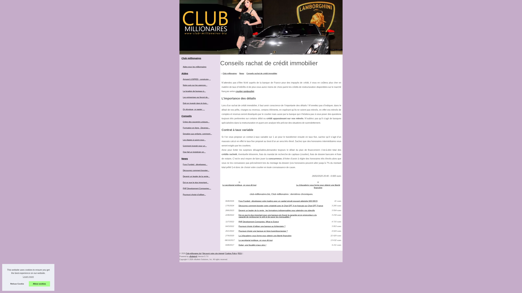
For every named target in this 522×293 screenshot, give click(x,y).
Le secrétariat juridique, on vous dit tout (239, 185)
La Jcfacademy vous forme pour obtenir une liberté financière (318, 186)
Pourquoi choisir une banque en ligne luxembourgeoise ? (263, 231)
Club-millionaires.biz (193, 253)
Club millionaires (230, 73)
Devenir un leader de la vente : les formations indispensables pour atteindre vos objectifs (277, 210)
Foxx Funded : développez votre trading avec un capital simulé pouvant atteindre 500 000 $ (278, 201)
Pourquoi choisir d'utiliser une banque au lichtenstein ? (262, 226)
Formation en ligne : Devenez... (196, 128)
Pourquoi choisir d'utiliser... (194, 194)
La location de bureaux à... (194, 91)
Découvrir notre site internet (213, 253)
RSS (240, 253)
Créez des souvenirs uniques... (196, 122)
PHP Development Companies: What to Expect (259, 222)
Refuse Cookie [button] (17, 284)
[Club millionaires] (261, 27)
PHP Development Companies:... (197, 188)
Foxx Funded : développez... (195, 164)
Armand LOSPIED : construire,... (197, 79)
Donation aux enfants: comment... (197, 134)
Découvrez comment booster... (196, 170)
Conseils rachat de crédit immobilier (261, 73)
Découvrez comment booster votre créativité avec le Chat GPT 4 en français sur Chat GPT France (281, 206)
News (241, 73)
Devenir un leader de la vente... (196, 176)
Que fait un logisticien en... (194, 152)
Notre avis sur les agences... (195, 85)
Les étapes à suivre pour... (194, 140)
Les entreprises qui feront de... (196, 97)
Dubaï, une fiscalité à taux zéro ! (252, 245)
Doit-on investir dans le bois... (195, 103)
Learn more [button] (28, 277)
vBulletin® (193, 256)
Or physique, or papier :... (194, 109)
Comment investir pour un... (195, 146)
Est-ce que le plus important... (196, 182)
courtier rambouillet (245, 91)
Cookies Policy (231, 253)
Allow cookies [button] (39, 284)
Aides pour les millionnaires (194, 67)
